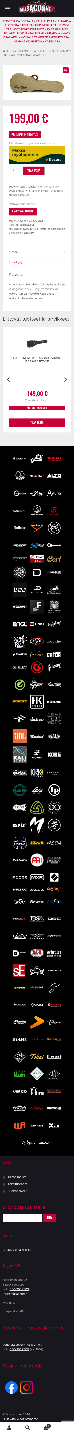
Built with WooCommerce (20, 1419)
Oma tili (9, 1428)
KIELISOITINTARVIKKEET (33, 51)
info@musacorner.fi (16, 1294)
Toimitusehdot (17, 1184)
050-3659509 (19, 1289)
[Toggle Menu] (7, 8)
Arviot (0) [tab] (15, 262)
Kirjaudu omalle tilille (17, 1249)
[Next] (65, 380)
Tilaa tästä (33, 170)
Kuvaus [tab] (13, 251)
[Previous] (9, 380)
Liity (49, 1218)
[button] (66, 70)
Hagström (28, 233)
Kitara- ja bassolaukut (52, 229)
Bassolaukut (26, 225)
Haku (27, 1428)
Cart (43, 1425)
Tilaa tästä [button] (37, 422)
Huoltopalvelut (17, 1191)
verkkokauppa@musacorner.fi (23, 1344)
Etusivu (11, 51)
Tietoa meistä (17, 1177)
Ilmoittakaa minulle (22, 211)
